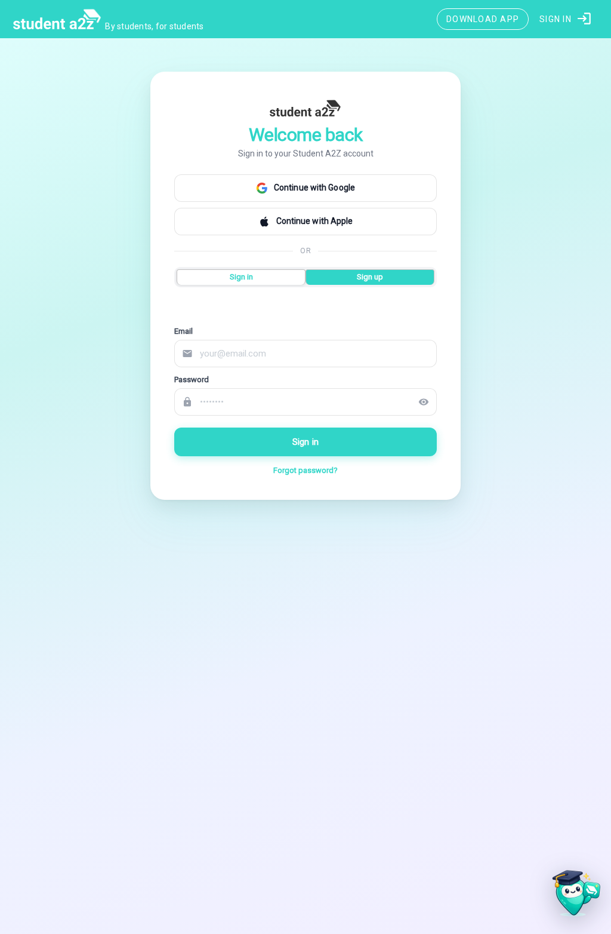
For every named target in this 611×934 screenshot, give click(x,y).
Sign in (305, 442)
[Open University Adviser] (573, 896)
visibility (423, 402)
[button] (566, 19)
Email (183, 331)
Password (191, 380)
